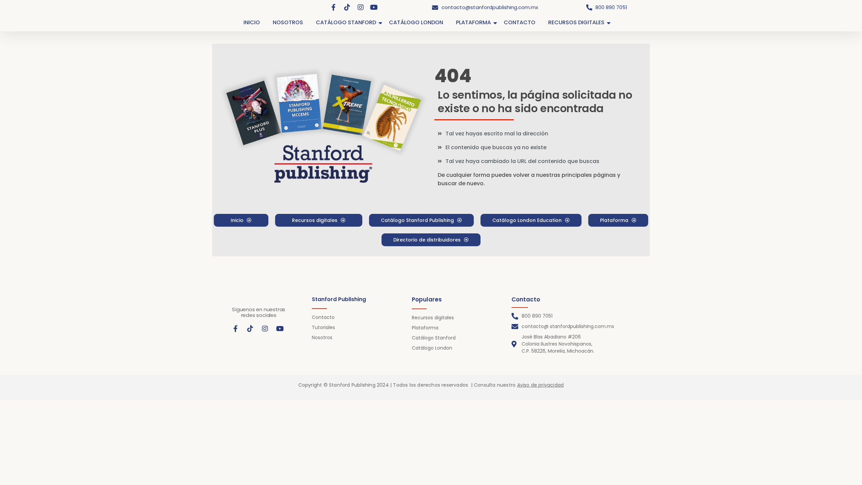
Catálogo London (432, 348)
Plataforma (425, 327)
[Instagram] (360, 7)
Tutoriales (323, 327)
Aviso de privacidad (540, 385)
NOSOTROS (288, 22)
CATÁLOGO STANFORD (346, 22)
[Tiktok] (347, 7)
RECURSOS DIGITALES (576, 22)
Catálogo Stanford (434, 337)
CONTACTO (519, 22)
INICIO (251, 22)
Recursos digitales (433, 317)
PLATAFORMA (473, 22)
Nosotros (322, 337)
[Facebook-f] (333, 7)
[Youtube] (374, 7)
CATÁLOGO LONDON (416, 22)
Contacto (323, 317)
